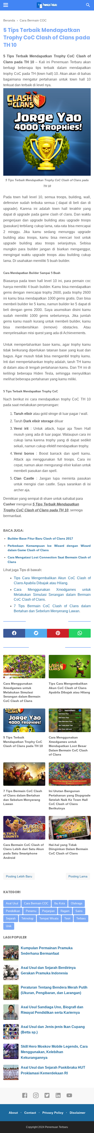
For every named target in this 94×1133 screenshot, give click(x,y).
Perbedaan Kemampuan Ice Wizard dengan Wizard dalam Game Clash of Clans (49, 548)
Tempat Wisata (48, 918)
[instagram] (36, 1097)
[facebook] (14, 633)
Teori (67, 918)
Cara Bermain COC (36, 903)
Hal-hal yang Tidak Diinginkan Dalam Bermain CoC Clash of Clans (68, 849)
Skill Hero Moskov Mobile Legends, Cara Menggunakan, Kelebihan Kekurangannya (54, 1052)
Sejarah (11, 918)
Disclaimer (77, 1112)
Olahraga (76, 903)
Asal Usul (12, 903)
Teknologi (27, 918)
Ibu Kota (59, 903)
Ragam (65, 911)
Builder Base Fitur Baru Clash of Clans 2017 (40, 538)
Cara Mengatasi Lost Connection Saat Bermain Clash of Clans (49, 559)
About (13, 1112)
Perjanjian (48, 911)
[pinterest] (58, 633)
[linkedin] (58, 1097)
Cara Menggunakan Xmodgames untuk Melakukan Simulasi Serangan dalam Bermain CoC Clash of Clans (52, 594)
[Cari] (88, 6)
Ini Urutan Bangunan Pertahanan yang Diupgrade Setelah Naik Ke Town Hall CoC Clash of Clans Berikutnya (70, 799)
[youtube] (69, 1097)
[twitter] (36, 633)
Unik (9, 926)
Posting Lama (77, 876)
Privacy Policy (52, 1112)
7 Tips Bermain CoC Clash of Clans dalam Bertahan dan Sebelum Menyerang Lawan (22, 797)
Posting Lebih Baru (19, 876)
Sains (79, 911)
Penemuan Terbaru (56, 1127)
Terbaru (81, 918)
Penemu (31, 911)
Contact (30, 1112)
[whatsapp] (80, 633)
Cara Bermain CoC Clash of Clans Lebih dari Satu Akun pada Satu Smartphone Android (23, 851)
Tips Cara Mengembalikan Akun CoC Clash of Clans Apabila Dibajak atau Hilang (69, 688)
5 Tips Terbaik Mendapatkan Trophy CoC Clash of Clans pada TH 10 (23, 742)
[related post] (24, 666)
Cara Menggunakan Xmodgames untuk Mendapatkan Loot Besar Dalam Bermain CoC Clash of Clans (68, 746)
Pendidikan (13, 911)
